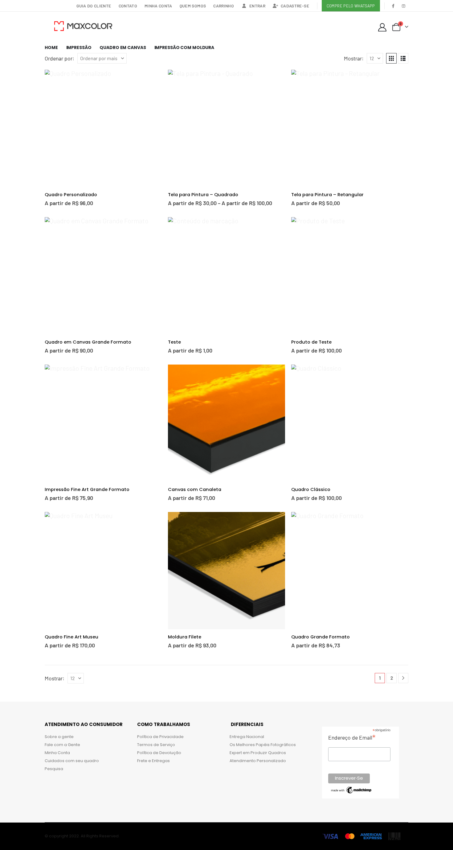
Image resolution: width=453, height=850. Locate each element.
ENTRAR (257, 5)
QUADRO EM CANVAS (123, 47)
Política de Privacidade (160, 737)
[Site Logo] (83, 26)
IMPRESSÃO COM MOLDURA (184, 47)
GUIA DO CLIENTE (93, 5)
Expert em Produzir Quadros (258, 753)
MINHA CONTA (158, 5)
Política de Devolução (159, 753)
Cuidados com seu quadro (72, 761)
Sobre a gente (59, 737)
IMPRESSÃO (79, 47)
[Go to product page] (103, 128)
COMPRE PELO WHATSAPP (351, 5)
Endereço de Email (351, 737)
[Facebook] (393, 6)
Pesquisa (54, 769)
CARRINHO (223, 5)
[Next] (403, 678)
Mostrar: (354, 58)
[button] (391, 58)
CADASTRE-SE (295, 5)
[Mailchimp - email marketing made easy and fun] (351, 789)
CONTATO (128, 5)
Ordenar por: (59, 58)
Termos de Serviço (156, 745)
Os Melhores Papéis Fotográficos (263, 745)
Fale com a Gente (62, 745)
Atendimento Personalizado (258, 761)
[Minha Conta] (382, 27)
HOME (51, 47)
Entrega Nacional (247, 737)
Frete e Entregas (153, 761)
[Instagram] (403, 6)
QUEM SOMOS (193, 5)
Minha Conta (57, 753)
